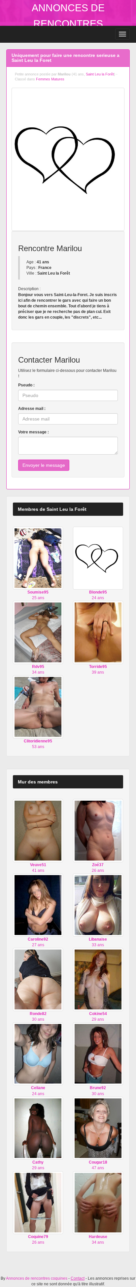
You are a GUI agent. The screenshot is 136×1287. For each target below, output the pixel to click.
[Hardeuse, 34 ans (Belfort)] (98, 1202)
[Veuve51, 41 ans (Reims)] (38, 830)
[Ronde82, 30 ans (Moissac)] (38, 979)
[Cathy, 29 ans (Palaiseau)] (38, 1128)
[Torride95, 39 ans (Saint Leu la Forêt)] (98, 632)
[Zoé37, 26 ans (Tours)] (98, 830)
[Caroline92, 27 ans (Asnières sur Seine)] (38, 905)
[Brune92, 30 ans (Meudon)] (98, 1053)
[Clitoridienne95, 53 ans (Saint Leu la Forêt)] (38, 706)
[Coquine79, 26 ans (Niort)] (38, 1202)
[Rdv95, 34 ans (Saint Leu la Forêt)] (38, 632)
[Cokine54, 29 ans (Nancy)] (98, 979)
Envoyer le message (43, 465)
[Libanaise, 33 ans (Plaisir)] (98, 905)
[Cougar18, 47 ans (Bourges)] (98, 1128)
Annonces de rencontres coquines (68, 23)
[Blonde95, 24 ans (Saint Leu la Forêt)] (98, 557)
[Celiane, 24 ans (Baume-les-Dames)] (38, 1053)
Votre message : (33, 432)
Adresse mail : (32, 408)
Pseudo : (26, 385)
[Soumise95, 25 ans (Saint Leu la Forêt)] (38, 557)
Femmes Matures (50, 79)
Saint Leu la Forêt (100, 74)
